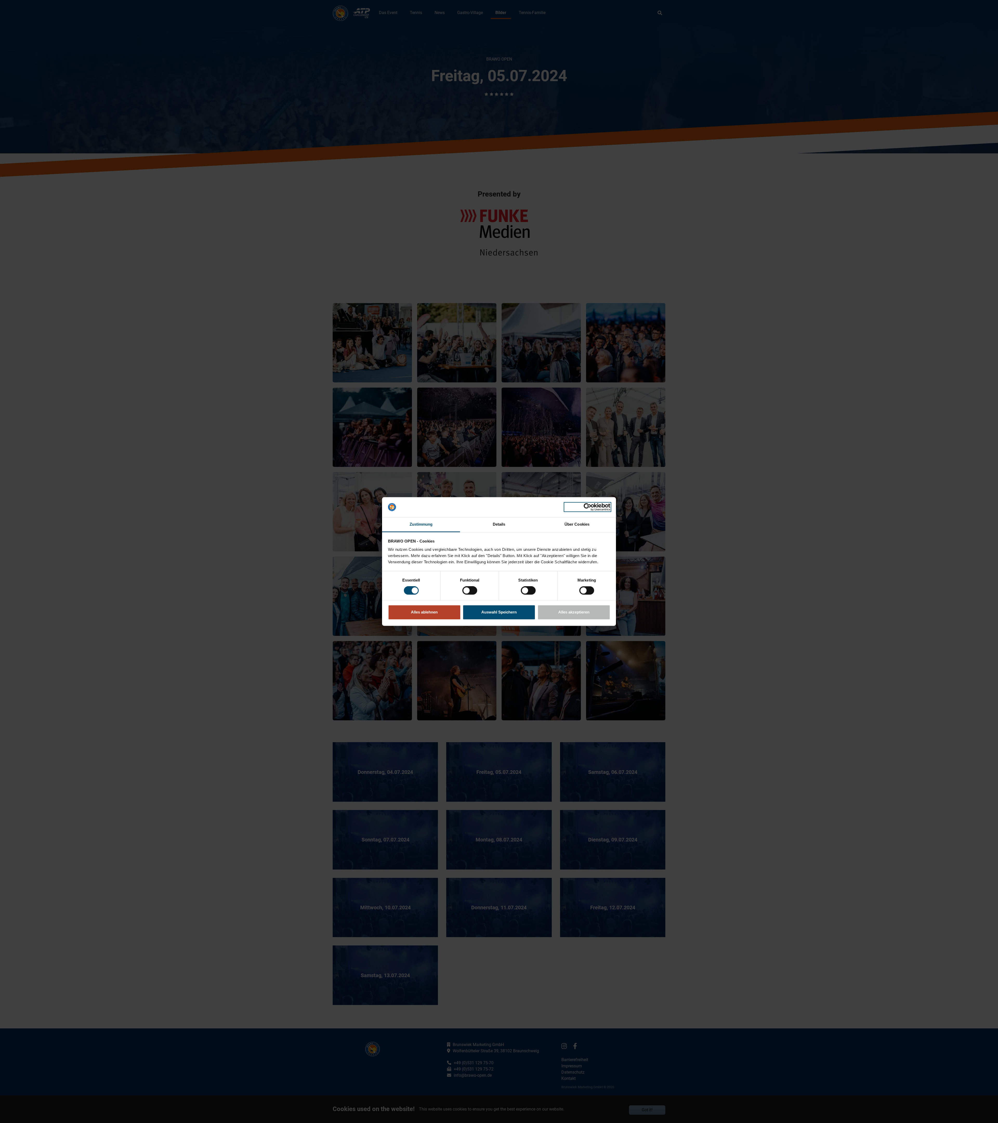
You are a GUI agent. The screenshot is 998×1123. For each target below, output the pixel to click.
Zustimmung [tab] (421, 524)
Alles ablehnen (424, 612)
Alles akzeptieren (573, 612)
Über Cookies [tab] (576, 524)
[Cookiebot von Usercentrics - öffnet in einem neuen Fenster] (587, 507)
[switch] (469, 590)
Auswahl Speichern (499, 612)
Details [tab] (499, 524)
